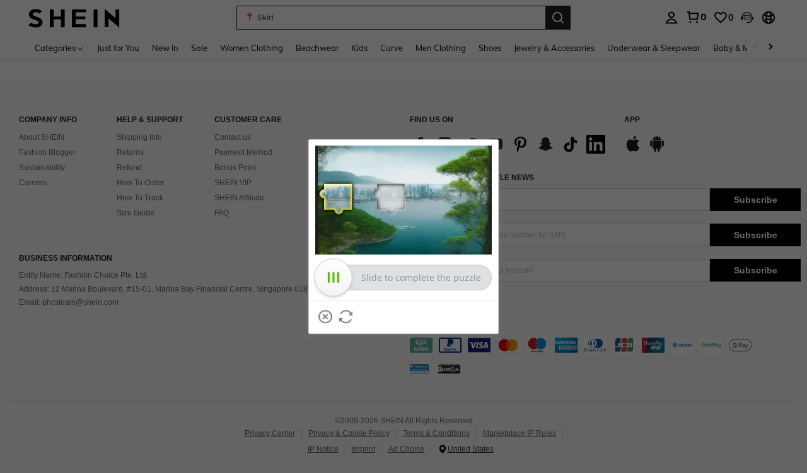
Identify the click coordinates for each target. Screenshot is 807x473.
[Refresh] (346, 317)
